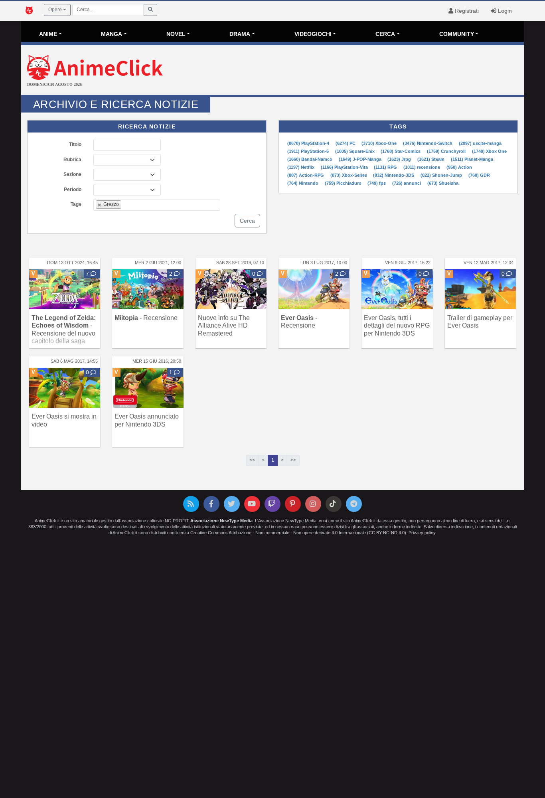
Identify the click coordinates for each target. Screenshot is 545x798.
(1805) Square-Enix (355, 151)
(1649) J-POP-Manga (361, 159)
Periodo (72, 189)
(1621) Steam (431, 159)
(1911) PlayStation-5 (308, 151)
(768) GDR (479, 175)
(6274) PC (346, 143)
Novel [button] (176, 34)
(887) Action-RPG (306, 175)
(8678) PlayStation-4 (308, 143)
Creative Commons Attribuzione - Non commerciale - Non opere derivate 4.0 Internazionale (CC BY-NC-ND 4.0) (298, 532)
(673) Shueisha (442, 183)
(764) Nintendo (303, 183)
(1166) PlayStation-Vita (345, 167)
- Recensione (146, 317)
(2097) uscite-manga (480, 143)
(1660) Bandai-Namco (310, 159)
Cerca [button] (385, 34)
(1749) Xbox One (489, 151)
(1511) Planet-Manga (472, 159)
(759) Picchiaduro (344, 183)
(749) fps (377, 183)
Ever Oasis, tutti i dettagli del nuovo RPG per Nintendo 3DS (397, 325)
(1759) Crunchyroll (447, 151)
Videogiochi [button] (313, 34)
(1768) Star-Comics (401, 151)
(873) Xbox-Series (349, 175)
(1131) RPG (386, 167)
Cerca (247, 220)
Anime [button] (48, 34)
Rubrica (72, 159)
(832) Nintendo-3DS (394, 175)
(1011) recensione (422, 167)
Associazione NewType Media (221, 520)
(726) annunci (407, 183)
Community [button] (456, 34)
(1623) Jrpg (399, 159)
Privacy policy (422, 532)
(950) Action (459, 167)
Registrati (466, 11)
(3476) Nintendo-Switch (428, 143)
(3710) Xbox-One (379, 143)
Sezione (72, 174)
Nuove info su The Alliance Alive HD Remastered (224, 325)
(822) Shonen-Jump (442, 175)
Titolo (75, 144)
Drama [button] (239, 34)
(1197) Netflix (301, 167)
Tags (76, 204)
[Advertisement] (356, 71)
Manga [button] (111, 34)
